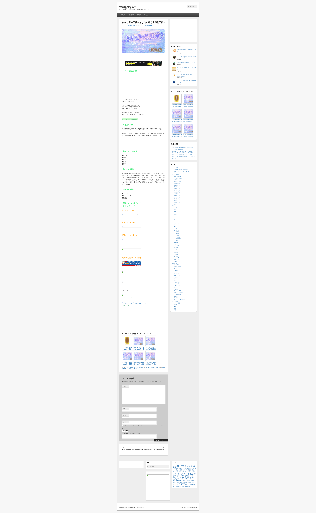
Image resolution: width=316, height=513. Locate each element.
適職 (175, 204)
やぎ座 (176, 287)
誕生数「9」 (177, 202)
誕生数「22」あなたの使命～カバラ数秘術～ (183, 153)
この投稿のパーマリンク (132, 368)
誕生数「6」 (177, 197)
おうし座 (136, 367)
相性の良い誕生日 (178, 292)
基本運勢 (178, 235)
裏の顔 (176, 298)
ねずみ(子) (176, 258)
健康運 (177, 233)
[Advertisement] (134, 84)
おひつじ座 (177, 275)
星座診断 (123, 15)
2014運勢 (176, 265)
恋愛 (187, 477)
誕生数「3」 (177, 192)
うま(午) (176, 249)
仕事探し (153, 367)
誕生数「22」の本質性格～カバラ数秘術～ (182, 151)
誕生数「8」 (177, 200)
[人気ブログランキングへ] (125, 295)
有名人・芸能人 (178, 178)
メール (124, 415)
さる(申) (176, 251)
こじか (176, 207)
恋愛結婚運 (178, 239)
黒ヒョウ (176, 226)
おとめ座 (176, 273)
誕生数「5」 (177, 195)
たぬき (176, 211)
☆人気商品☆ (175, 167)
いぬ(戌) (176, 242)
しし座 (176, 280)
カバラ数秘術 (175, 174)
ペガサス (176, 223)
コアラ (176, 216)
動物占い (146, 15)
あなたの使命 (177, 176)
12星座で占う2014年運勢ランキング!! (186, 62)
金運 (177, 240)
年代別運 (178, 237)
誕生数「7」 (177, 199)
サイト (124, 422)
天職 (157, 367)
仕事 (174, 476)
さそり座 (176, 278)
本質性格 (176, 180)
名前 (124, 408)
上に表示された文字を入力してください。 (131, 433)
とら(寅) (176, 254)
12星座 (175, 466)
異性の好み (177, 183)
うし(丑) (176, 247)
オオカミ (176, 214)
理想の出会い (177, 181)
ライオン (176, 225)
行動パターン (177, 296)
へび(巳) (176, 261)
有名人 (180, 480)
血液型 (181, 483)
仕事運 (177, 232)
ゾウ (175, 218)
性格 (182, 477)
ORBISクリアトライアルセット (181, 169)
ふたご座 (176, 284)
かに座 (176, 277)
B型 (175, 308)
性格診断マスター (132, 25)
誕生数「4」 (177, 193)
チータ (176, 219)
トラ (175, 221)
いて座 (176, 268)
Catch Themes (193, 507)
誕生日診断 (178, 294)
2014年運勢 (177, 230)
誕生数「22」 (177, 188)
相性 (177, 484)
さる (175, 209)
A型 (175, 306)
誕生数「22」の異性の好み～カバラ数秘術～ (183, 154)
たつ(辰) (176, 252)
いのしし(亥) (177, 244)
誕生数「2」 (177, 190)
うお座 (176, 270)
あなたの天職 (130, 367)
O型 (175, 310)
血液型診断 (131, 15)
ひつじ (176, 213)
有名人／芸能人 (178, 291)
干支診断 (139, 15)
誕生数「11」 (177, 185)
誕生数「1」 (177, 187)
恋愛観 (176, 289)
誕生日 (175, 486)
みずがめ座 (177, 285)
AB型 (175, 304)
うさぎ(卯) (176, 245)
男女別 (189, 482)
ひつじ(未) (176, 259)
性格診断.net (127, 7)
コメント (125, 386)
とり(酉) (176, 256)
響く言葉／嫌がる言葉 (179, 299)
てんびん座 (177, 282)
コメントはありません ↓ (146, 25)
